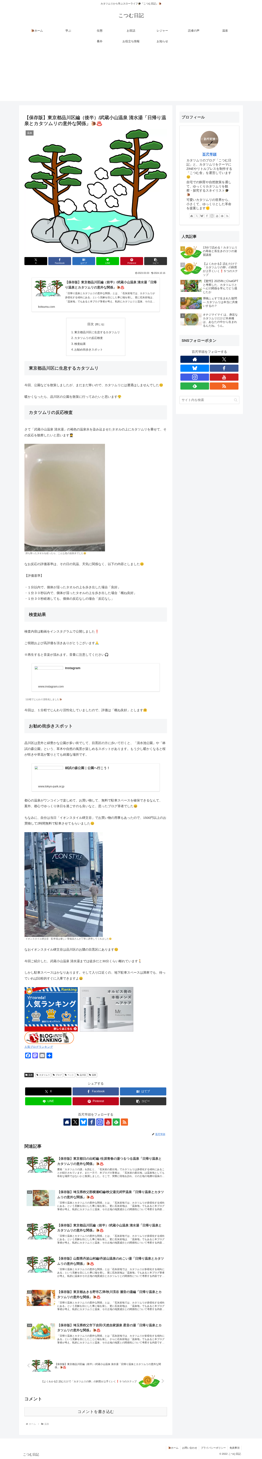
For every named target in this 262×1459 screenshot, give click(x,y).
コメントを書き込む (96, 1411)
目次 (90, 324)
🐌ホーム (173, 1447)
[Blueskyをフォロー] (83, 1122)
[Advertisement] (131, 76)
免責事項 (235, 1447)
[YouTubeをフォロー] (108, 1122)
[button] (155, 261)
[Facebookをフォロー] (91, 1122)
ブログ (58, 1075)
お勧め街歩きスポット (88, 349)
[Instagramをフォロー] (99, 1122)
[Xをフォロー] (75, 1122)
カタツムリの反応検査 (88, 337)
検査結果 (80, 343)
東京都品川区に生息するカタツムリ (97, 332)
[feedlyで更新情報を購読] (116, 1122)
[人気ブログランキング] (49, 1037)
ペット (71, 1075)
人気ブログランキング (38, 1046)
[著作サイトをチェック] (67, 1122)
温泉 (30, 1075)
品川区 (83, 1075)
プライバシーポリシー (213, 1447)
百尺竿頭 (209, 154)
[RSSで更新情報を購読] (124, 1122)
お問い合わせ (189, 1447)
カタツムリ (44, 1075)
